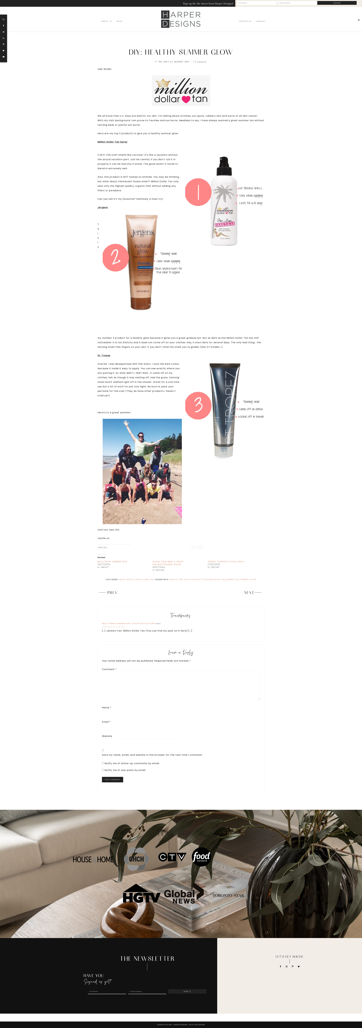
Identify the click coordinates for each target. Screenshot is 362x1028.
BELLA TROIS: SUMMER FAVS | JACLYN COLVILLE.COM (128, 623)
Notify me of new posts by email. (125, 770)
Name (106, 707)
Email (106, 721)
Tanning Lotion (248, 579)
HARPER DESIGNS (181, 19)
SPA (152, 579)
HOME (146, 579)
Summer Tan (232, 579)
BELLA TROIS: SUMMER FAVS (112, 561)
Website (107, 736)
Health (139, 579)
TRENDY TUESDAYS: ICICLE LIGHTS (226, 561)
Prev (112, 592)
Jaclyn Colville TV (194, 579)
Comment (109, 669)
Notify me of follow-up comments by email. (132, 763)
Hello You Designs (196, 1024)
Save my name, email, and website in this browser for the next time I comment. (152, 755)
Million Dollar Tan (215, 579)
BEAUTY (130, 579)
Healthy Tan (176, 579)
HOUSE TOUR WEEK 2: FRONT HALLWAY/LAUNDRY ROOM (168, 563)
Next (249, 592)
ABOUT (122, 579)
